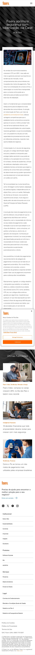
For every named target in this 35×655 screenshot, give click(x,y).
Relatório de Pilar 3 (8, 608)
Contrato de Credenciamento (11, 598)
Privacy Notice (13, 332)
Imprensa (5, 534)
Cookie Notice (6, 332)
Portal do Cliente (7, 587)
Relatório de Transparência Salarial (13, 613)
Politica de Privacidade (9, 626)
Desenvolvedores (8, 582)
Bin (4, 560)
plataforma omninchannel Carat (13, 115)
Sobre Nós (6, 519)
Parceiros (5, 577)
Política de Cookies (8, 623)
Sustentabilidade (7, 524)
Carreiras (5, 529)
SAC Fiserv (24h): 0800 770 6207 (13, 632)
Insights (5, 539)
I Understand (17, 342)
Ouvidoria (5, 543)
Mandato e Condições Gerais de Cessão (14, 603)
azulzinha (5, 565)
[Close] (32, 311)
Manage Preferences (17, 337)
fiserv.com (20, 650)
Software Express (8, 555)
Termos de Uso (7, 629)
